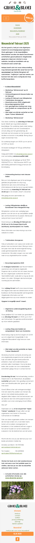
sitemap (17, 522)
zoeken (17, 517)
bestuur (17, 513)
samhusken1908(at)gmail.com (11, 453)
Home (17, 25)
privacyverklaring (17, 520)
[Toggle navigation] (6, 18)
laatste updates (17, 524)
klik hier (17, 534)
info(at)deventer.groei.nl (24, 154)
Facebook (17, 539)
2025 (17, 34)
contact (17, 515)
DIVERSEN (17, 28)
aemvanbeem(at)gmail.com (11, 447)
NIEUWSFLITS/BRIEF (17, 31)
